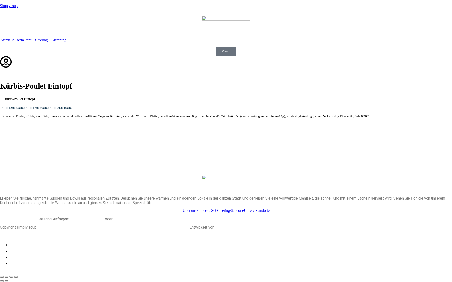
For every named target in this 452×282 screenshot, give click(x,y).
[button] (24, 40)
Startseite (7, 40)
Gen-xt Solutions (229, 227)
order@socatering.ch (87, 219)
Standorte (237, 211)
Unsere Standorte (257, 211)
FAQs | (181, 227)
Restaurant (23, 40)
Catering (41, 40)
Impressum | (51, 227)
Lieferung (59, 40)
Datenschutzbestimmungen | (88, 227)
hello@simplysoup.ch (17, 219)
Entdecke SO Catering (213, 211)
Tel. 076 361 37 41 (129, 219)
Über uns (189, 211)
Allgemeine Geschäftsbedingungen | (144, 227)
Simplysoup (9, 6)
